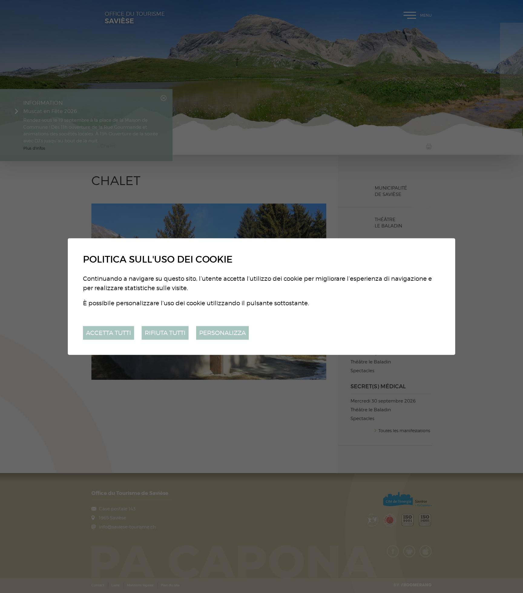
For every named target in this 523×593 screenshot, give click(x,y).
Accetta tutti (108, 332)
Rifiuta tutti (165, 332)
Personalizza (222, 332)
